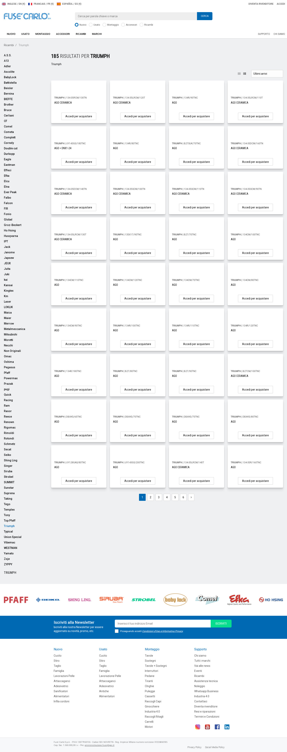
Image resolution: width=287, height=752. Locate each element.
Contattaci (200, 701)
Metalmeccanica (14, 329)
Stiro (57, 660)
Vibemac (9, 542)
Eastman (9, 164)
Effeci (7, 170)
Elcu (6, 181)
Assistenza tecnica (206, 681)
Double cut (10, 148)
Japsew (9, 257)
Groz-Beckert (12, 225)
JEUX (7, 263)
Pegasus (9, 367)
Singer (8, 465)
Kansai (8, 285)
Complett (9, 137)
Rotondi (9, 438)
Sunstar (9, 487)
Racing (8, 400)
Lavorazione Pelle (110, 676)
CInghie (149, 686)
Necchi (8, 345)
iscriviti (221, 623)
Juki (6, 274)
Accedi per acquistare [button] (78, 116)
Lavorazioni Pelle (64, 676)
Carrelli (149, 721)
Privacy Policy (194, 747)
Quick (7, 394)
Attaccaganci (62, 681)
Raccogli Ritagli (154, 716)
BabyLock (10, 77)
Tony (7, 515)
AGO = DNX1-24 (62, 148)
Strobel (8, 476)
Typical (8, 531)
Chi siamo (279, 34)
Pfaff (7, 372)
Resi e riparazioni (204, 711)
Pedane (149, 676)
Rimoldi (9, 433)
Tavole (149, 655)
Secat (7, 449)
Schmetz (9, 443)
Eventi (198, 670)
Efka (6, 175)
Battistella (10, 82)
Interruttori (151, 670)
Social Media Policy (215, 747)
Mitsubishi (10, 334)
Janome (9, 252)
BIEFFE (8, 99)
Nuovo (82, 24)
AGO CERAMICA (63, 102)
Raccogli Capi (153, 701)
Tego (7, 504)
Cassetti (150, 696)
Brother (9, 104)
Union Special (12, 537)
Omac (8, 356)
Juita (7, 268)
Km (6, 296)
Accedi (281, 4)
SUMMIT (9, 482)
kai (6, 279)
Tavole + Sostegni (156, 665)
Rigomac (10, 427)
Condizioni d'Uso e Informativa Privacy (162, 631)
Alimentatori (61, 696)
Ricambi (148, 24)
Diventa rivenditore (261, 4)
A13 (6, 60)
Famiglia (59, 670)
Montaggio (113, 24)
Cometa (9, 132)
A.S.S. (8, 55)
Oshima (9, 361)
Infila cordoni (61, 701)
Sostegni (150, 660)
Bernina (9, 93)
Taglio (57, 665)
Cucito (58, 655)
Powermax (11, 378)
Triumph (9, 526)
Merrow (9, 323)
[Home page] (27, 16)
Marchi (97, 33)
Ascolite (9, 71)
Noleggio (199, 686)
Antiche (104, 691)
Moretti (8, 339)
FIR (6, 208)
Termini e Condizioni (206, 716)
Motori (149, 726)
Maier (7, 318)
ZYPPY (8, 564)
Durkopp (9, 153)
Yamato (9, 553)
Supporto (264, 34)
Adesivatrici (61, 686)
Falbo (7, 197)
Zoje (7, 558)
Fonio (7, 214)
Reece (8, 416)
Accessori (131, 24)
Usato (96, 24)
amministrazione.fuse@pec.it (99, 745)
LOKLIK (8, 307)
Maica (8, 312)
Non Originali (12, 350)
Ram (7, 405)
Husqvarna (11, 236)
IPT (6, 241)
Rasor (8, 411)
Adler (7, 66)
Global (8, 219)
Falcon (8, 203)
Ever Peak (10, 192)
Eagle (7, 159)
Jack (7, 246)
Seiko (7, 454)
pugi (7, 389)
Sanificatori (61, 691)
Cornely (9, 142)
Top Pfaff (9, 520)
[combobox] (143, 16)
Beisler (8, 88)
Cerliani (9, 115)
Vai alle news (202, 665)
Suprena (9, 493)
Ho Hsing (10, 230)
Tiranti (149, 681)
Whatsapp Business (206, 691)
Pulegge (150, 691)
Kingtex (8, 290)
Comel (8, 126)
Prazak (8, 383)
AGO (174, 102)
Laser (7, 301)
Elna (6, 186)
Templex (9, 509)
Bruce (8, 110)
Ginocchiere (152, 706)
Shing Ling (10, 460)
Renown (9, 422)
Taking (8, 498)
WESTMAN (10, 547)
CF (5, 121)
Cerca (205, 16)
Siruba (8, 471)
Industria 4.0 (152, 711)
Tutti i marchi (202, 660)
